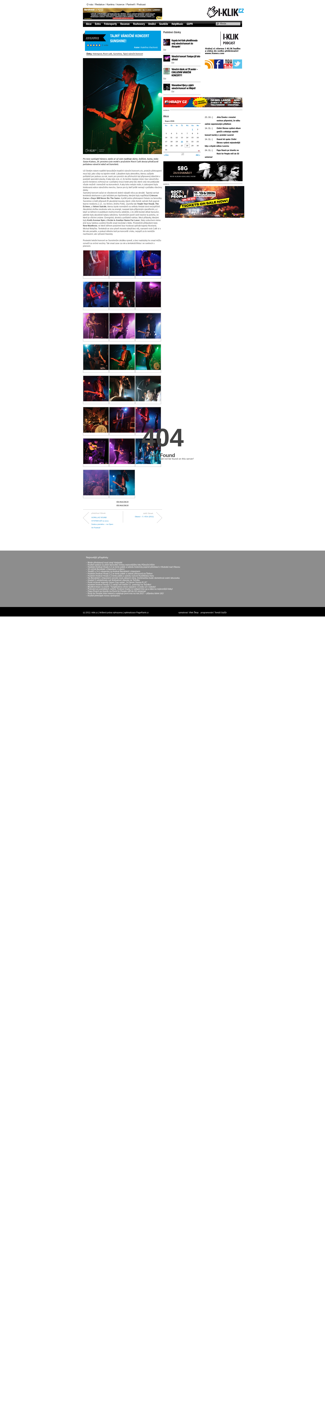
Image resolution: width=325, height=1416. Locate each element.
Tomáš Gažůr (220, 612)
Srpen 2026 (169, 121)
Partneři (130, 4)
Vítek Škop (194, 612)
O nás (90, 4)
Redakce (100, 4)
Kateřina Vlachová (149, 47)
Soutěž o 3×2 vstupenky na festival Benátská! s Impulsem (114, 571)
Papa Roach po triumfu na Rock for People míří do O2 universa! (117, 591)
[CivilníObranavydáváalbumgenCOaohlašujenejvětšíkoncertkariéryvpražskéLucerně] (223, 131)
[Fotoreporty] (110, 23)
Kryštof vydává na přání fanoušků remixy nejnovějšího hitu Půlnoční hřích (121, 565)
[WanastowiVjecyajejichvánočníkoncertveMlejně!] (183, 87)
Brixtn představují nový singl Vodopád (105, 562)
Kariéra (110, 4)
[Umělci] (152, 23)
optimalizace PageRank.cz (136, 612)
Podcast (141, 4)
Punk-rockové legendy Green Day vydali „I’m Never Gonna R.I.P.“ (117, 582)
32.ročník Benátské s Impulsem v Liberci (106, 569)
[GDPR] (189, 23)
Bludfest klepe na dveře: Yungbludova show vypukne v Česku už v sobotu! (122, 587)
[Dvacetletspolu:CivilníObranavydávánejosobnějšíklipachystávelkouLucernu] (223, 142)
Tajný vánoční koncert (133, 54)
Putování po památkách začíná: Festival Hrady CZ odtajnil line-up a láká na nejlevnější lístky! (130, 589)
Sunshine (117, 54)
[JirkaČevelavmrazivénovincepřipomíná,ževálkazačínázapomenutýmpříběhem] (223, 120)
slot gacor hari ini (122, 501)
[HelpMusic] (177, 23)
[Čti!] (164, 50)
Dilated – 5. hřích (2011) (144, 517)
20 (182, 142)
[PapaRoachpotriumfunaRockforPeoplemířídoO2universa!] (222, 153)
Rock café (107, 54)
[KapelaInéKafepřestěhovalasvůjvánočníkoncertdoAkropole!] (184, 43)
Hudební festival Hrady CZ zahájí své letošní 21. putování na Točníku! (119, 584)
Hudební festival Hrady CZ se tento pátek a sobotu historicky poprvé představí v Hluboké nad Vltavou (134, 567)
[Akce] (89, 23)
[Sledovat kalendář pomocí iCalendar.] (182, 155)
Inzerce (120, 4)
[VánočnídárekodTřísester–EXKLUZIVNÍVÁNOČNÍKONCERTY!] (184, 72)
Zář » (198, 155)
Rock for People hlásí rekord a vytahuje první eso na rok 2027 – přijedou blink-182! (126, 593)
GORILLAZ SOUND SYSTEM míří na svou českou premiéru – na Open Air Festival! (102, 520)
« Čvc (166, 155)
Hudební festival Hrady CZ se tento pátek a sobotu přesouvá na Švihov (120, 573)
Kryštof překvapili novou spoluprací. (104, 595)
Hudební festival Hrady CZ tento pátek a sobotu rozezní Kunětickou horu (121, 576)
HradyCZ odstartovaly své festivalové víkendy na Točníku (114, 580)
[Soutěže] (164, 23)
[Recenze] (125, 23)
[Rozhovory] (139, 23)
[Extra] (98, 23)
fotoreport (97, 54)
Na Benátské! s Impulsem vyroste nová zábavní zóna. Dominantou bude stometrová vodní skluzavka (134, 578)
